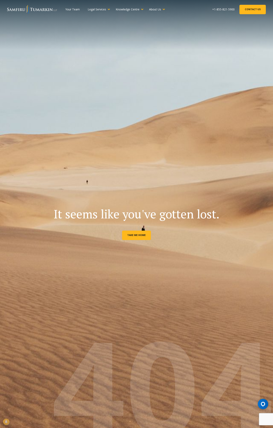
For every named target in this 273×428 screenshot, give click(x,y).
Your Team (72, 9)
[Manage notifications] (6, 422)
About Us (155, 9)
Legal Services (97, 9)
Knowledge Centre (127, 9)
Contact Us (253, 9)
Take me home (136, 235)
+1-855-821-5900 (223, 9)
